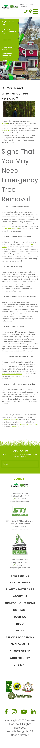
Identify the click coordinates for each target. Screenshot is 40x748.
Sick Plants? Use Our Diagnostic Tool (9, 31)
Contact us (14, 427)
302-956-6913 (21, 565)
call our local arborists (10, 229)
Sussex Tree (6, 131)
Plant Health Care (20, 589)
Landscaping (20, 582)
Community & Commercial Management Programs (7, 56)
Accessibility (20, 658)
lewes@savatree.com (20, 529)
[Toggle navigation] (35, 11)
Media (20, 630)
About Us (20, 596)
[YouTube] (24, 711)
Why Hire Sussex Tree (8, 23)
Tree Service (20, 575)
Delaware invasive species (12, 374)
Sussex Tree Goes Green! (8, 48)
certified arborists (11, 419)
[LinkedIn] (33, 711)
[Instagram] (14, 711)
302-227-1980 (21, 498)
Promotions (6, 40)
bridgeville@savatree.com (20, 501)
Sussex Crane (20, 651)
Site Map (20, 665)
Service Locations (20, 637)
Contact (20, 610)
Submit (20, 479)
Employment (20, 644)
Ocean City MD (20, 735)
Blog (20, 624)
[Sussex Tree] (10, 6)
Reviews (20, 617)
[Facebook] (6, 711)
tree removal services (28, 424)
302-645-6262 (21, 526)
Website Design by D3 (20, 731)
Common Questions (20, 603)
